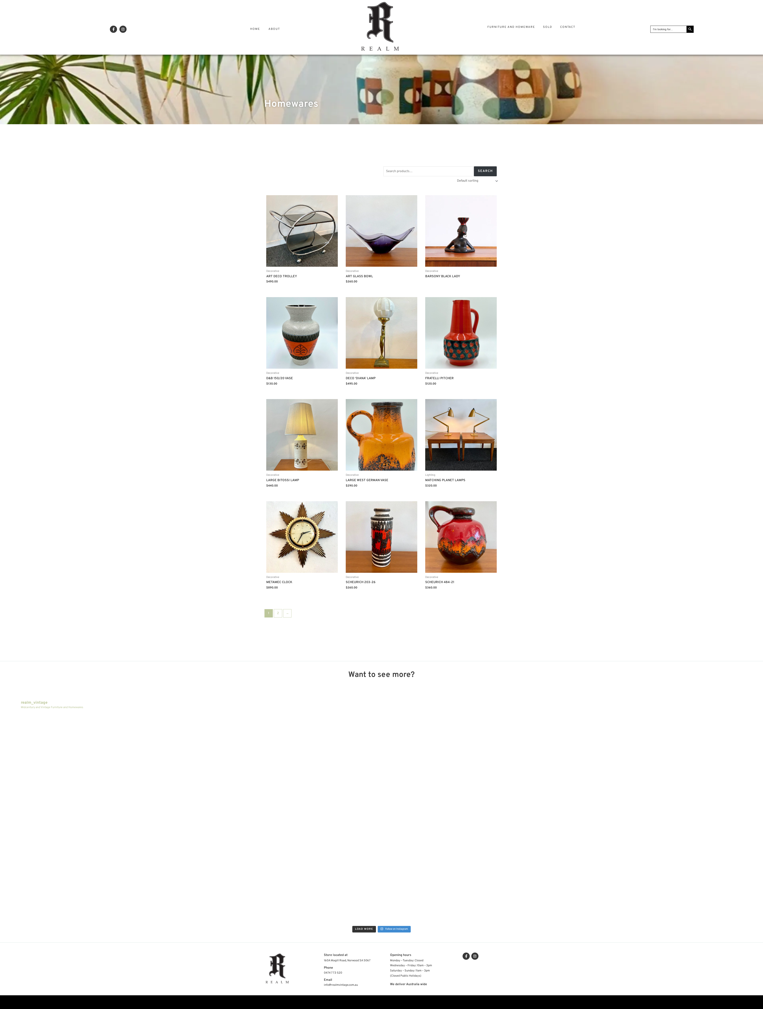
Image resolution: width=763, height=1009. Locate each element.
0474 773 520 (333, 973)
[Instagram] (123, 29)
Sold (547, 27)
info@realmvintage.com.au (341, 985)
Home (255, 29)
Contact (567, 27)
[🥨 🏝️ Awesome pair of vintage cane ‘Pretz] (97, 765)
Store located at (336, 955)
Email (328, 980)
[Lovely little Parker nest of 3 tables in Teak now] (476, 765)
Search (485, 171)
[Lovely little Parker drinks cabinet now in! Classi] (287, 872)
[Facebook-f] (113, 29)
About (274, 29)
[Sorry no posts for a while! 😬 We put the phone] (476, 872)
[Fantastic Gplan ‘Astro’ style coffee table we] (287, 765)
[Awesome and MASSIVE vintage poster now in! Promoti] (97, 872)
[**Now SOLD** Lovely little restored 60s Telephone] (666, 872)
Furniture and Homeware (511, 27)
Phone (328, 968)
